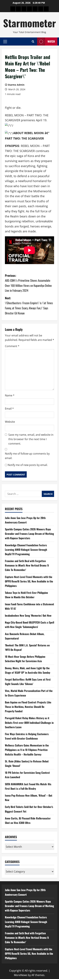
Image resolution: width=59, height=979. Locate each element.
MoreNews (20, 975)
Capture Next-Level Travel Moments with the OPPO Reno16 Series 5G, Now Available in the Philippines (29, 581)
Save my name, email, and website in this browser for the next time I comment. (30, 439)
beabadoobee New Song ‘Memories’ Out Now (28, 615)
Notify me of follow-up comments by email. (27, 456)
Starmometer (29, 22)
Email (9, 408)
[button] (5, 41)
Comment (12, 346)
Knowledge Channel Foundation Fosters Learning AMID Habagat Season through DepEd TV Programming (26, 549)
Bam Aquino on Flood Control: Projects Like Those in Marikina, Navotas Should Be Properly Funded (28, 706)
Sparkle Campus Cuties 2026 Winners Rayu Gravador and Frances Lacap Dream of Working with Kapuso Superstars (29, 533)
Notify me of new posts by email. (28, 465)
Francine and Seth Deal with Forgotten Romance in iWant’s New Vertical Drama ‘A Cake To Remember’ (27, 565)
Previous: (28, 283)
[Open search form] (33, 41)
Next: (29, 305)
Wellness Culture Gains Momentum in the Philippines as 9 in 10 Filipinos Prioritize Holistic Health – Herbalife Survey (27, 749)
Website (10, 422)
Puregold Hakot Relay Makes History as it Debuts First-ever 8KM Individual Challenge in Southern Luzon (29, 722)
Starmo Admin (16, 84)
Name (9, 395)
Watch (51, 41)
